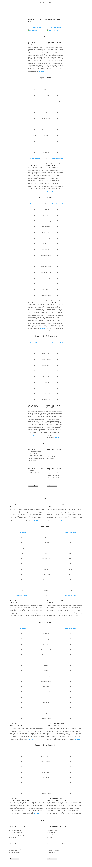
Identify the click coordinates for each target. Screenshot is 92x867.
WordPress (31, 866)
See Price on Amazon (33, 485)
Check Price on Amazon (34, 158)
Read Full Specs (39, 189)
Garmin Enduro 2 (37, 27)
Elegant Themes (18, 866)
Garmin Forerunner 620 (55, 27)
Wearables (42, 2)
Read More (41, 71)
